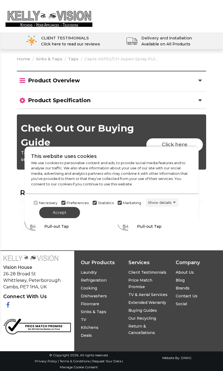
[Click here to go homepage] (48, 14)
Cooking (89, 288)
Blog (180, 280)
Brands (183, 288)
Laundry (89, 272)
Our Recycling (142, 318)
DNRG (186, 358)
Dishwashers (94, 296)
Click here (174, 145)
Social (181, 303)
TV (83, 319)
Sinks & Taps (49, 58)
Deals (86, 335)
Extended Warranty (147, 302)
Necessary (48, 203)
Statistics (106, 203)
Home (23, 58)
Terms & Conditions (75, 361)
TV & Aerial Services (148, 294)
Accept (59, 212)
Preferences (78, 203)
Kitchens (89, 327)
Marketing (132, 203)
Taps (73, 58)
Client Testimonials (147, 272)
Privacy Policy (46, 361)
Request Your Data (106, 361)
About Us (185, 272)
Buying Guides (142, 310)
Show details (160, 202)
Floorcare (90, 303)
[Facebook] (8, 305)
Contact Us (186, 296)
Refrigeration (94, 280)
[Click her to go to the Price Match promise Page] (37, 325)
